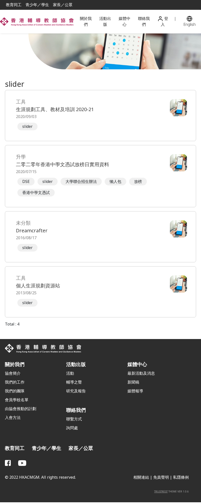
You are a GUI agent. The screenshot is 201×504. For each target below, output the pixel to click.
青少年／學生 (37, 5)
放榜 (138, 181)
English (189, 24)
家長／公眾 (63, 5)
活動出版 (105, 21)
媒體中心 (124, 21)
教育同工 (14, 5)
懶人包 (115, 181)
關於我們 (86, 21)
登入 (164, 22)
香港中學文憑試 (36, 192)
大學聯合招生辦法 (81, 181)
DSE (26, 181)
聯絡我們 (144, 21)
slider (27, 126)
